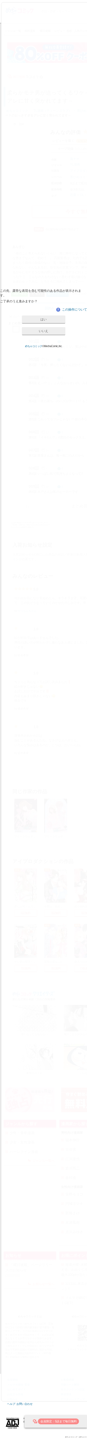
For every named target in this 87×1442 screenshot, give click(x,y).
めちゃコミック (33, 346)
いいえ (43, 331)
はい (43, 319)
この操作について (72, 309)
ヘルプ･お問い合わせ (20, 1404)
